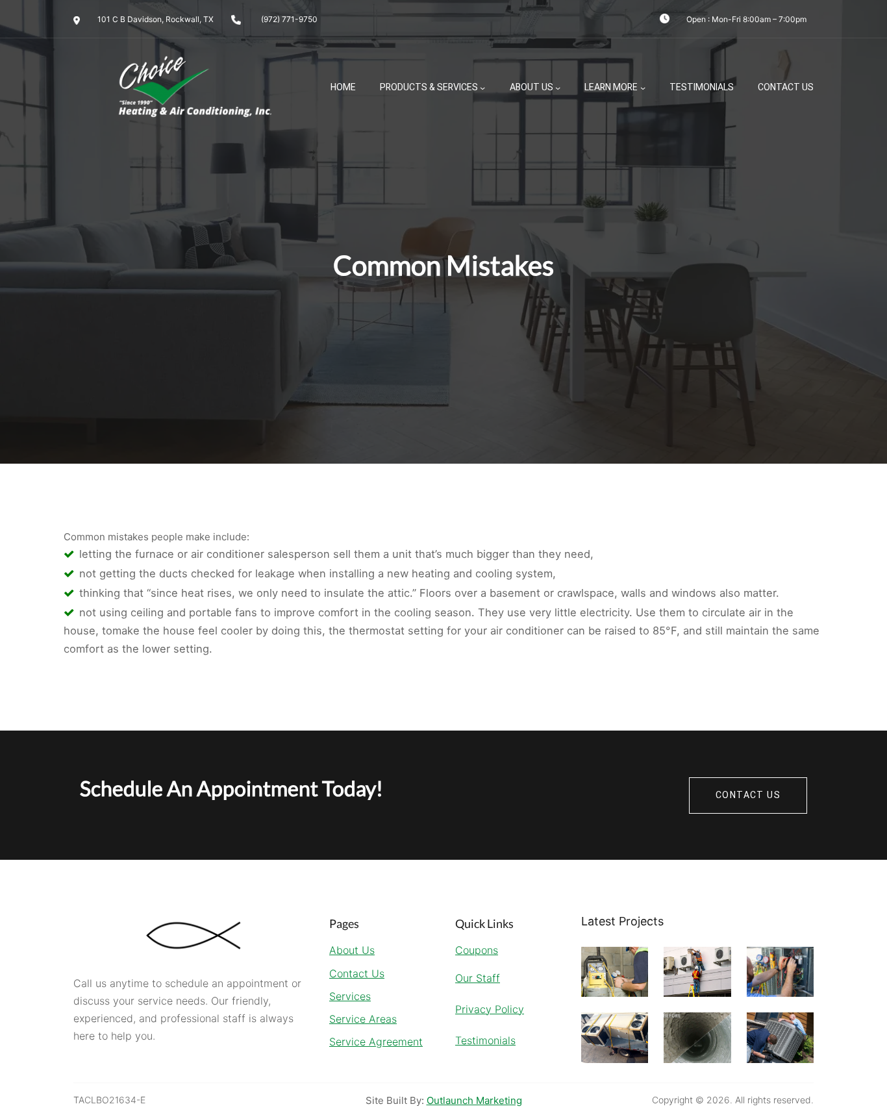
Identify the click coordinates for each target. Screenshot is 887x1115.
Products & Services (429, 87)
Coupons (476, 950)
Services (350, 996)
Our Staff (477, 977)
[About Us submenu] (557, 87)
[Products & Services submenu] (482, 87)
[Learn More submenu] (642, 87)
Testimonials (485, 1040)
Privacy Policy (489, 1009)
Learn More (611, 87)
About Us (531, 87)
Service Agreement (376, 1041)
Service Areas (363, 1018)
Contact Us (356, 973)
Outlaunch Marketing (474, 1100)
